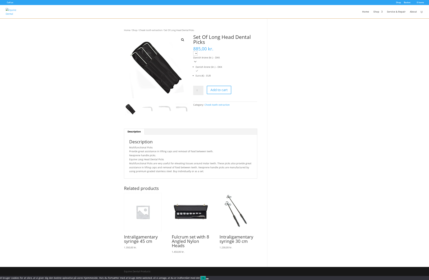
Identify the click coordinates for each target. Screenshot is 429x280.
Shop (398, 3)
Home (365, 12)
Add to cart (219, 90)
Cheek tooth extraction (150, 30)
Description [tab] (134, 131)
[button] (183, 40)
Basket (407, 3)
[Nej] (207, 278)
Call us (10, 2)
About (413, 12)
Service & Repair (396, 12)
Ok (203, 277)
